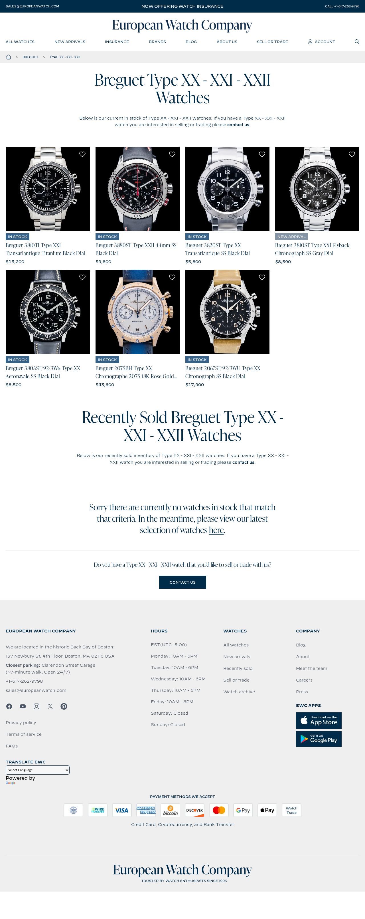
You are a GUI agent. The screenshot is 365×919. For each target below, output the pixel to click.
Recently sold (238, 668)
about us (227, 41)
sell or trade (272, 41)
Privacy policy (21, 722)
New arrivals (236, 656)
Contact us (183, 582)
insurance (117, 41)
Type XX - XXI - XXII (65, 57)
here (216, 531)
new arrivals (69, 41)
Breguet (30, 57)
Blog (301, 645)
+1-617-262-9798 (24, 681)
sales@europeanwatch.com (32, 6)
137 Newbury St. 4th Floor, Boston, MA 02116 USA (60, 656)
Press (302, 692)
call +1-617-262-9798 (342, 6)
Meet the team (311, 668)
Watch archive (239, 692)
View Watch (48, 188)
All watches (236, 645)
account (325, 42)
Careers (304, 680)
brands (157, 41)
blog (191, 41)
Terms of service (24, 734)
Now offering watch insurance (182, 6)
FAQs (12, 746)
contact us (238, 124)
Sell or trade (236, 680)
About (303, 656)
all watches (20, 41)
